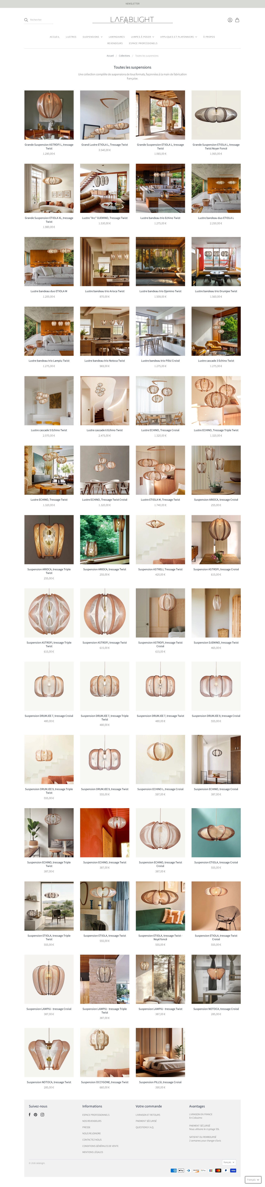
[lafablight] (132, 20)
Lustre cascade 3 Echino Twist (216, 361)
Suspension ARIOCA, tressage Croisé (216, 500)
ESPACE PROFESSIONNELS (95, 1115)
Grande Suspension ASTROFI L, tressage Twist (49, 146)
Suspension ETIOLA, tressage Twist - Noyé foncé (160, 937)
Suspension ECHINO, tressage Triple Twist (49, 864)
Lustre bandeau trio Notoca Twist (105, 361)
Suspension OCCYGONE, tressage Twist (104, 1082)
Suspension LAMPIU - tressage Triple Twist (105, 1011)
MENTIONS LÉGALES (92, 1152)
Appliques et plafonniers (177, 37)
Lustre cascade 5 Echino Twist (49, 430)
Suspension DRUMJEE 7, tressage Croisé (49, 716)
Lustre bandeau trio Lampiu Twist (49, 361)
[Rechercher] (26, 20)
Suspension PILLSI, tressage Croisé (160, 1082)
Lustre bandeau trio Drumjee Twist (216, 291)
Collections (124, 56)
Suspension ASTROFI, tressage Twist (105, 643)
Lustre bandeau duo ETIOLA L (216, 218)
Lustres (71, 37)
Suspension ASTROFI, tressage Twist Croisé (160, 644)
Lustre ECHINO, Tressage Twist (49, 500)
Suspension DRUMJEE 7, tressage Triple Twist (105, 718)
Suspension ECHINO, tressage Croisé (216, 789)
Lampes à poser (141, 37)
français (227, 1162)
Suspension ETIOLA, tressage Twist (104, 936)
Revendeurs (115, 43)
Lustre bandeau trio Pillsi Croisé (160, 361)
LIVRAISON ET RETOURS (148, 1115)
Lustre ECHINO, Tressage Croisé (160, 430)
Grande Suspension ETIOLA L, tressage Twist (160, 146)
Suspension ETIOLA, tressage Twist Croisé (216, 937)
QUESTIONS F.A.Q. (145, 1127)
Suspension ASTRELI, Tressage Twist (160, 569)
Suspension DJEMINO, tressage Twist (216, 643)
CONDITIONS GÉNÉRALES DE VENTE (100, 1146)
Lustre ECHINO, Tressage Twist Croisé (104, 500)
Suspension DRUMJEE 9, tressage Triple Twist (49, 791)
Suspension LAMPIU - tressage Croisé (48, 1009)
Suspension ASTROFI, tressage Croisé (216, 569)
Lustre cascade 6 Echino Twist (105, 430)
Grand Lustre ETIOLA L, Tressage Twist (104, 145)
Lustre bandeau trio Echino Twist (160, 218)
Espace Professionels (143, 43)
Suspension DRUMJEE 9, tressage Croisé (216, 716)
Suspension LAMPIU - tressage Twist (160, 1009)
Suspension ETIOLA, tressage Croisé (216, 862)
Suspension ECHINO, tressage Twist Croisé (160, 864)
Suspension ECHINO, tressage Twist (104, 862)
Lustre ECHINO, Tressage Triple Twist (216, 430)
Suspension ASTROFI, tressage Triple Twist (49, 644)
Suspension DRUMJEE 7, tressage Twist (160, 716)
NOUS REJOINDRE (91, 1133)
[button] (253, 1179)
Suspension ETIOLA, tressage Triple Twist (49, 937)
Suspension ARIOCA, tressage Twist (104, 569)
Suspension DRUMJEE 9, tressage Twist (104, 789)
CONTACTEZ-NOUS (91, 1140)
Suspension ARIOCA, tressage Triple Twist (49, 571)
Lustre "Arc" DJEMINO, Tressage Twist (104, 218)
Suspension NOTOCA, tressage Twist (49, 1082)
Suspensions (91, 37)
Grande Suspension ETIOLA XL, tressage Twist (49, 220)
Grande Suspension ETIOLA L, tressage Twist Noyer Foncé (216, 146)
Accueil (55, 37)
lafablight (40, 1163)
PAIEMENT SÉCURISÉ (146, 1121)
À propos (209, 37)
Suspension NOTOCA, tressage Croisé (216, 1009)
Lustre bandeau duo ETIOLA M (49, 291)
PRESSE (86, 1127)
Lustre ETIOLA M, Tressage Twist (160, 500)
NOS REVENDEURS (91, 1121)
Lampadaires (117, 37)
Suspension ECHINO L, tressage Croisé (160, 789)
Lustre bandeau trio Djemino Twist (160, 291)
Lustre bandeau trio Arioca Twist (104, 291)
